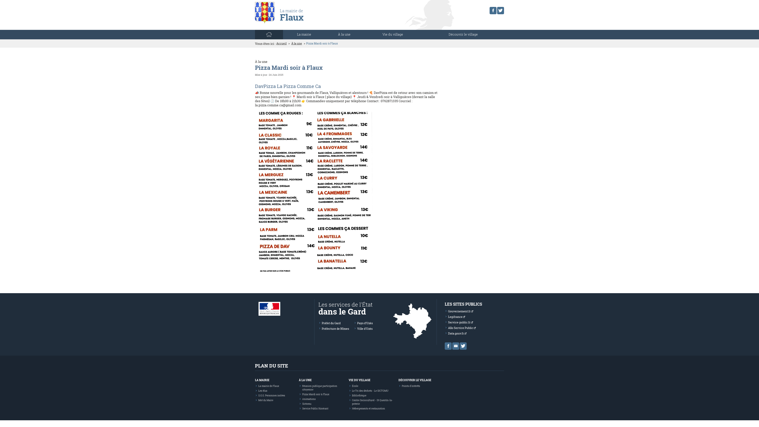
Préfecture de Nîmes (335, 329)
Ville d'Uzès (365, 329)
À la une (344, 34)
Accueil (281, 43)
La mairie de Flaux (268, 385)
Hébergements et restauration (368, 408)
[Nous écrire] (455, 346)
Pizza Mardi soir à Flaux (315, 394)
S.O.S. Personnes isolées (271, 395)
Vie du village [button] (392, 34)
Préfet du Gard (331, 323)
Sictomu (306, 403)
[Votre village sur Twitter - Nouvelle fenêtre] (500, 10)
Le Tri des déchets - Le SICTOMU (370, 390)
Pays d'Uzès (365, 323)
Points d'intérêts (411, 385)
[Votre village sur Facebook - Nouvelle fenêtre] (493, 10)
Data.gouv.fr (456, 333)
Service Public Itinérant (315, 408)
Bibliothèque (359, 395)
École (355, 385)
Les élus (262, 390)
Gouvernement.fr (459, 311)
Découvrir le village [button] (463, 34)
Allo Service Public (461, 328)
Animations (309, 399)
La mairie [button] (304, 34)
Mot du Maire (265, 400)
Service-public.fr (459, 322)
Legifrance (455, 317)
